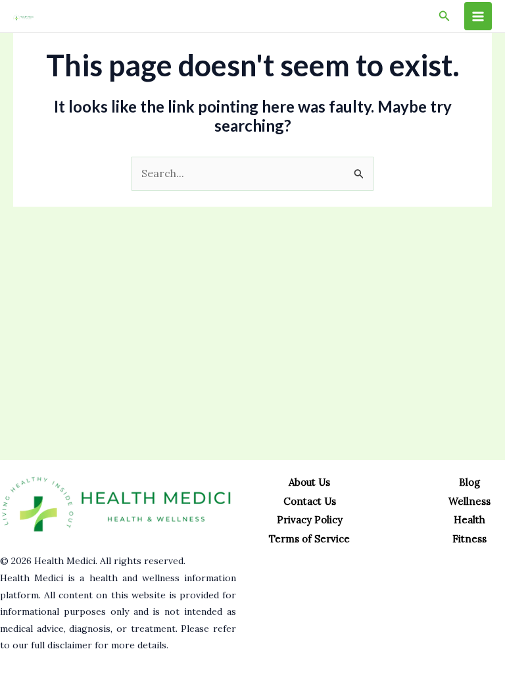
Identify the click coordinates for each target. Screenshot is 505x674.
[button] (444, 16)
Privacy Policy (310, 519)
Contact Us (309, 501)
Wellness (469, 501)
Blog (469, 482)
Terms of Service (309, 538)
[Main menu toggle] (478, 16)
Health (469, 519)
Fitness (469, 538)
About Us (309, 482)
